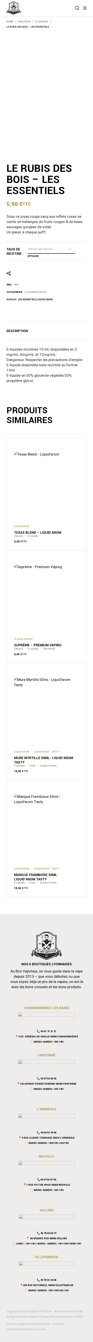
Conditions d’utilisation (34, 1329)
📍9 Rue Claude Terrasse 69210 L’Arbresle (46, 1137)
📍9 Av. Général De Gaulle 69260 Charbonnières (46, 1036)
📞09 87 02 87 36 (46, 1179)
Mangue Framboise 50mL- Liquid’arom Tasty (36, 877)
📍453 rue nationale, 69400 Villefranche (46, 1285)
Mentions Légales (27, 1316)
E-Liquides (31, 292)
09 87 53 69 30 (48, 1078)
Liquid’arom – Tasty (46, 751)
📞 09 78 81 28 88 (46, 1280)
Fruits (42, 292)
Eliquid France (23, 639)
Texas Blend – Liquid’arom (37, 532)
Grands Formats (48, 766)
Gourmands (49, 649)
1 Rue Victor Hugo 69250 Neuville (48, 1185)
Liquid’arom (45, 299)
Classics (18, 536)
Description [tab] (17, 331)
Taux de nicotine (14, 251)
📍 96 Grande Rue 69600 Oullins (46, 1238)
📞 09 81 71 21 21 (46, 1031)
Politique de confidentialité (56, 1316)
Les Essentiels (27, 299)
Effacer (33, 256)
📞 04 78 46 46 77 (46, 1233)
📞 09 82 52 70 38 (46, 1132)
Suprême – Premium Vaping (37, 645)
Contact (78, 1316)
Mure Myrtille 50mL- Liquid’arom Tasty (43, 760)
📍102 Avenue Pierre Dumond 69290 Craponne (46, 1083)
